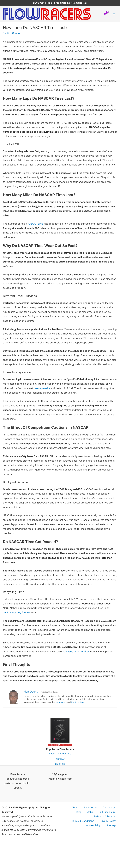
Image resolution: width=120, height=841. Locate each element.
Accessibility (93, 825)
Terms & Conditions (83, 820)
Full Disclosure (107, 812)
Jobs (90, 812)
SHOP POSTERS (60, 745)
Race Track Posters (60, 753)
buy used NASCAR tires (75, 651)
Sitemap (111, 825)
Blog (79, 812)
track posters (77, 702)
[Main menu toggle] (114, 14)
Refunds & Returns (105, 816)
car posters (61, 702)
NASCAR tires (35, 223)
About (75, 807)
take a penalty (42, 388)
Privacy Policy (108, 820)
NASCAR (60, 764)
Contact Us (109, 807)
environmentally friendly (17, 612)
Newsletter (90, 807)
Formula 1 (60, 758)
